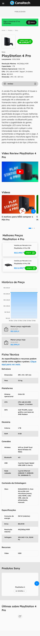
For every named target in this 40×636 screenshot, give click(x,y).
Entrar (33, 22)
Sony (16, 30)
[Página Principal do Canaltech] (20, 4)
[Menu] (3, 3)
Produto (10, 30)
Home (3, 30)
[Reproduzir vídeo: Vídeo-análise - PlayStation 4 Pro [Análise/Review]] (20, 172)
